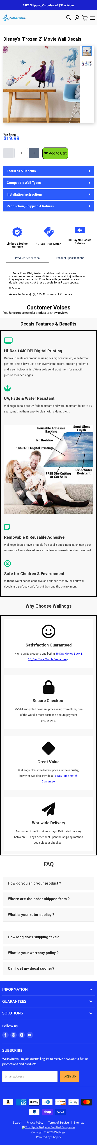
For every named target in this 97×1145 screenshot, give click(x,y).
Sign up (69, 1076)
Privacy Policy (34, 1122)
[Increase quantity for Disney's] (34, 153)
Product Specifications (70, 258)
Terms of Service (58, 1122)
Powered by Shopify (48, 1137)
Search (17, 1122)
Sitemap (79, 1122)
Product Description (27, 258)
